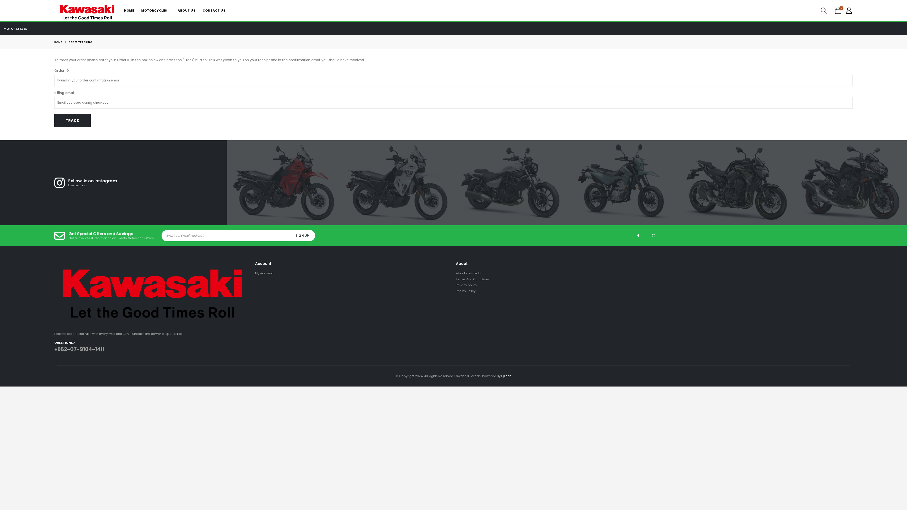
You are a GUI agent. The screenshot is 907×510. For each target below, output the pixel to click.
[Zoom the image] (152, 264)
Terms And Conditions (473, 279)
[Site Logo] (87, 12)
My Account (264, 273)
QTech (506, 376)
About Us (186, 10)
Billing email (64, 92)
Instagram (653, 235)
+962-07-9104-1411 (79, 349)
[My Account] (848, 11)
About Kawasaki (468, 273)
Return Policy (465, 291)
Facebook (638, 235)
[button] (824, 11)
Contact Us (214, 10)
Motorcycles (154, 10)
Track (72, 120)
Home (129, 10)
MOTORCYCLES (15, 28)
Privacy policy (466, 285)
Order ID (61, 70)
